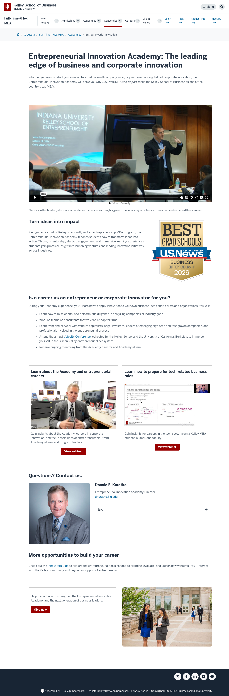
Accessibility (52, 691)
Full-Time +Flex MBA (15, 20)
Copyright (157, 691)
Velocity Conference (77, 337)
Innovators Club (58, 566)
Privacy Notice (139, 691)
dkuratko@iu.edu (106, 497)
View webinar (73, 451)
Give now (40, 610)
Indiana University (201, 691)
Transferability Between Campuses (107, 691)
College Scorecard (73, 691)
